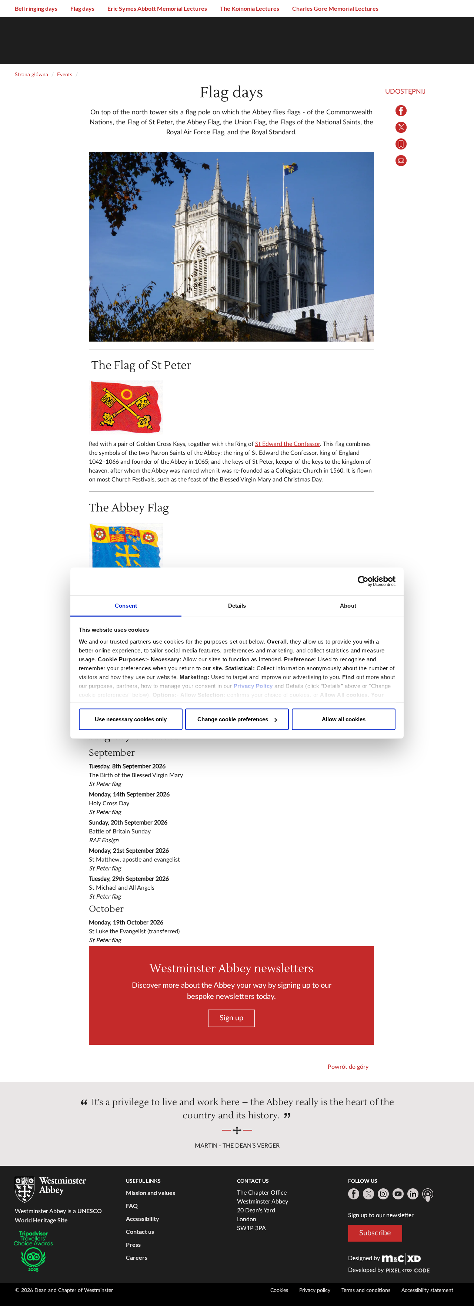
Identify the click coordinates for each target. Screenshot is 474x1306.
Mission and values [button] (150, 1192)
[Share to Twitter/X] (401, 127)
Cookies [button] (279, 1290)
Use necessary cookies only (131, 719)
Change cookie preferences (232, 719)
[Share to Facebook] (401, 110)
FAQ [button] (132, 1205)
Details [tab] (237, 605)
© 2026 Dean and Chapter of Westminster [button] (64, 1290)
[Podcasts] (427, 1195)
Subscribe (375, 1233)
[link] (401, 1258)
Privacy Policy (253, 685)
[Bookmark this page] (401, 144)
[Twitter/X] (368, 1193)
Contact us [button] (140, 1231)
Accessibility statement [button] (427, 1290)
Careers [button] (136, 1257)
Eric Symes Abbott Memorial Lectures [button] (157, 8)
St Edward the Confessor (287, 444)
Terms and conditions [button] (365, 1290)
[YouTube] (398, 1193)
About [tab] (348, 605)
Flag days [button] (82, 8)
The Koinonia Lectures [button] (249, 8)
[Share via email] (401, 160)
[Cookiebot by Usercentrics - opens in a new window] (363, 581)
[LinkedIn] (412, 1193)
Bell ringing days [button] (36, 8)
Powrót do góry (348, 1067)
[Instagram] (383, 1193)
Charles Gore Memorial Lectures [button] (335, 8)
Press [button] (133, 1244)
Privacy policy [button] (314, 1290)
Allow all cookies (343, 719)
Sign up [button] (231, 1017)
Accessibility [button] (142, 1218)
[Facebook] (353, 1193)
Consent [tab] (126, 605)
